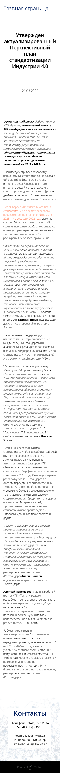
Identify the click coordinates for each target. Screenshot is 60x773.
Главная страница (25, 8)
